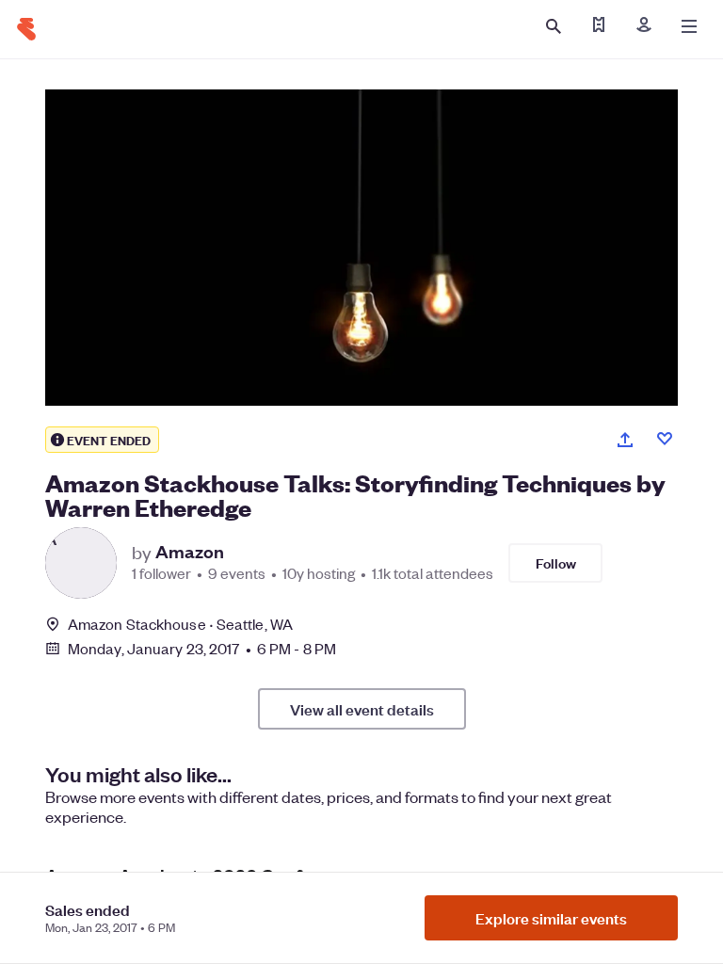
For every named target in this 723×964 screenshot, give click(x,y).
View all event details (362, 709)
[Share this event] (625, 439)
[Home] (26, 29)
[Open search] (553, 26)
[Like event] (664, 439)
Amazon (189, 551)
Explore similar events (551, 918)
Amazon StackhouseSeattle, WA (180, 624)
